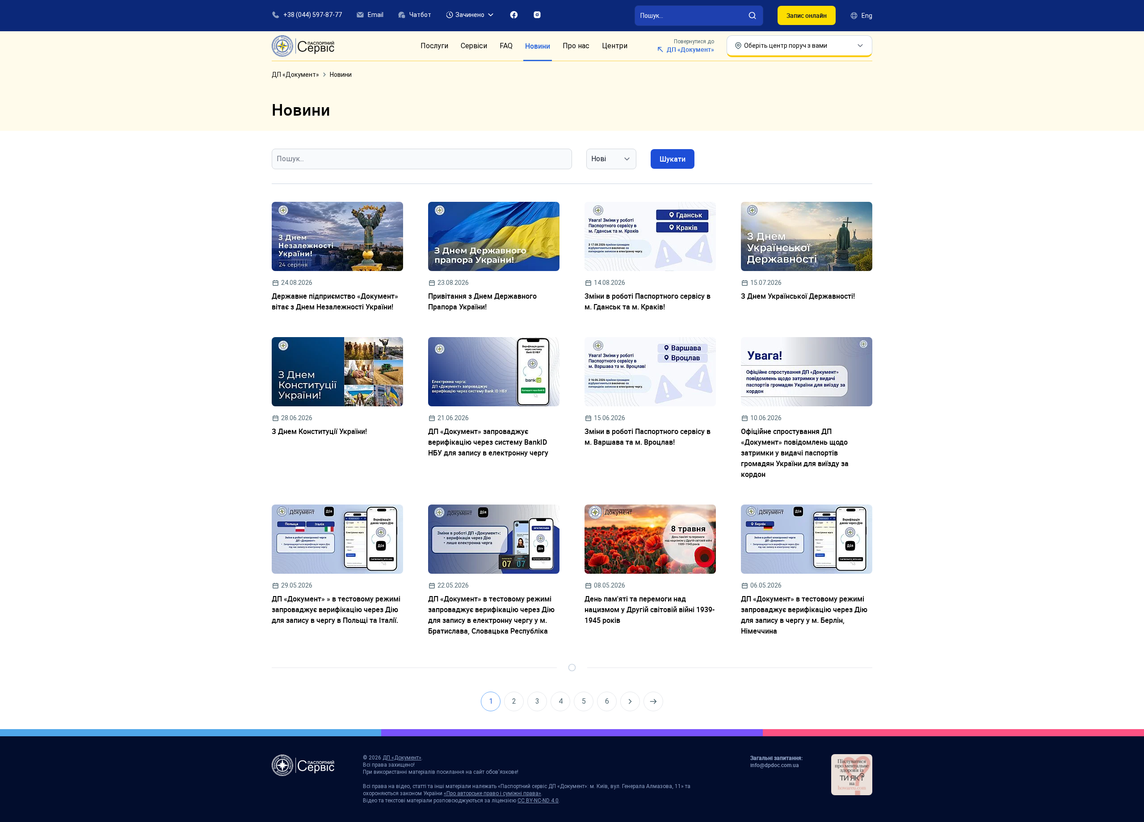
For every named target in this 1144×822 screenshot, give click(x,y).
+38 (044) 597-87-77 (312, 14)
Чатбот (420, 14)
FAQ (506, 46)
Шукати (673, 159)
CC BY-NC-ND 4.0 (538, 800)
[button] (470, 14)
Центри (614, 46)
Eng (867, 15)
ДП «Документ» (295, 74)
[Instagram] (537, 14)
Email (375, 14)
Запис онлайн (806, 15)
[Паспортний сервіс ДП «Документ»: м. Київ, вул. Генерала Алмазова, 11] (303, 46)
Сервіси (474, 46)
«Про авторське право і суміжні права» (492, 793)
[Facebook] (513, 14)
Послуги (434, 46)
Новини (537, 46)
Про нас (576, 46)
